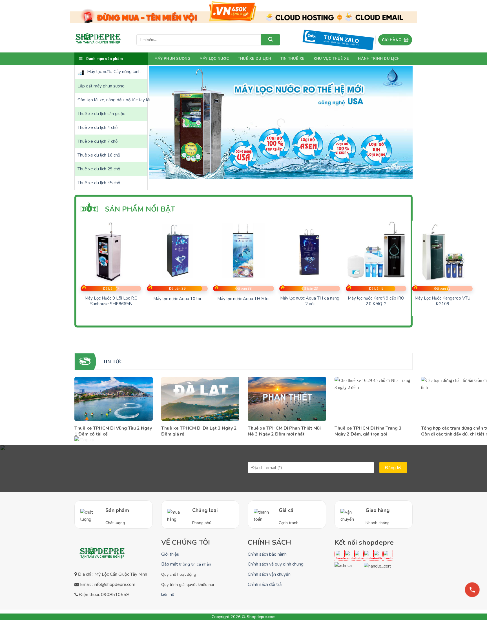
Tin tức (113, 361)
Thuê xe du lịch (254, 58)
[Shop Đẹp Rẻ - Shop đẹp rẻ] (98, 39)
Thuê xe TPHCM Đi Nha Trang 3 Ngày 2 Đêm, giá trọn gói (368, 431)
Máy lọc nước (214, 58)
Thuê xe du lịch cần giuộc (101, 113)
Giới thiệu (170, 554)
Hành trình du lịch (379, 58)
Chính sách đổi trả (265, 584)
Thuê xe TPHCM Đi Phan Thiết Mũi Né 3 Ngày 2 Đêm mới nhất (284, 431)
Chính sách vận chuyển (269, 574)
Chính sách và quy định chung (276, 564)
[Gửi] (270, 39)
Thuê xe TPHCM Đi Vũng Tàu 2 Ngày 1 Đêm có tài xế (113, 431)
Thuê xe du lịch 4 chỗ (98, 127)
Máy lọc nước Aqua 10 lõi (177, 299)
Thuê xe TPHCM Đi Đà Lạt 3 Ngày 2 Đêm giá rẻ (199, 431)
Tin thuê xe (292, 58)
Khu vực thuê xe (331, 58)
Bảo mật (186, 564)
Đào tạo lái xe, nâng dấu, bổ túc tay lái (112, 100)
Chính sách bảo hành (267, 554)
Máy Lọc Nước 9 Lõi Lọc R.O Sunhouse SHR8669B (111, 301)
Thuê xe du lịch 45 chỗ (99, 183)
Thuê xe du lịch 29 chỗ (99, 169)
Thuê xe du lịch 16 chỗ (99, 155)
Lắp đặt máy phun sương (101, 86)
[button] (395, 39)
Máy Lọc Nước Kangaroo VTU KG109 (442, 301)
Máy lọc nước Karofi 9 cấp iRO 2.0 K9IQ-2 (376, 301)
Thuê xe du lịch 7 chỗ (98, 141)
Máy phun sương (172, 58)
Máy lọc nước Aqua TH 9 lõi (243, 299)
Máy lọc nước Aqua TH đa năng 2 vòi (309, 301)
